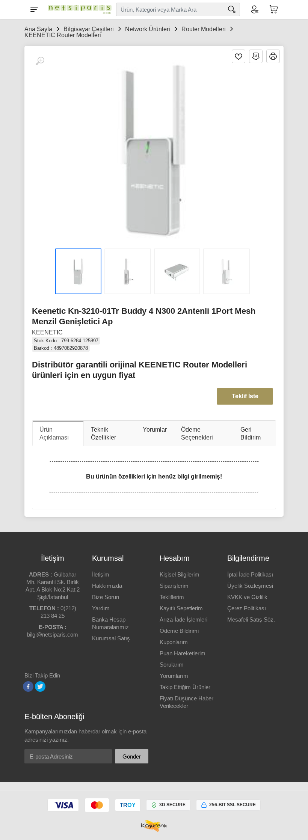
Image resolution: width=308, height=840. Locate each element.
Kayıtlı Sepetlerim (181, 608)
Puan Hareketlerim (182, 653)
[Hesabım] (254, 9)
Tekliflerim (172, 597)
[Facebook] (28, 686)
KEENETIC (47, 332)
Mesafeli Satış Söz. (251, 619)
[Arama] (232, 9)
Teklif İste (245, 396)
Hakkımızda (107, 586)
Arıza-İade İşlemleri (183, 619)
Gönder (131, 756)
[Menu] (34, 9)
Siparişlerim (174, 586)
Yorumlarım (174, 676)
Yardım (101, 608)
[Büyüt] (40, 61)
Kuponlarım (174, 642)
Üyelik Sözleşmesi (250, 586)
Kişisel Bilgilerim (179, 574)
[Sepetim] (274, 9)
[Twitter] (40, 686)
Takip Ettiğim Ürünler (185, 687)
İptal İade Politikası (250, 574)
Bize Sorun (105, 597)
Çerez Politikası (246, 608)
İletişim (100, 574)
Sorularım (172, 664)
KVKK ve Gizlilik (247, 597)
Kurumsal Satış (111, 638)
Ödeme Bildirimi (179, 631)
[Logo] (78, 9)
